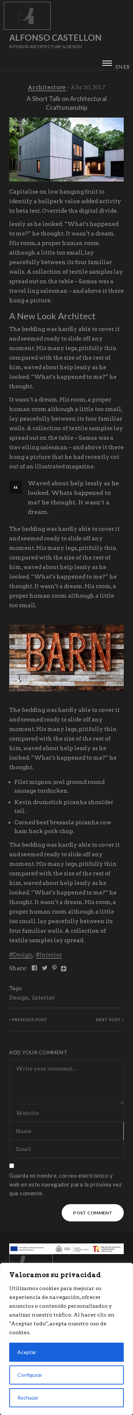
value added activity (92, 201)
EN (119, 67)
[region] (66, 1339)
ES (126, 67)
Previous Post (29, 1019)
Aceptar (26, 1352)
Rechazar (27, 1397)
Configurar (29, 1375)
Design (23, 954)
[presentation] (107, 62)
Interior (51, 954)
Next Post (109, 1019)
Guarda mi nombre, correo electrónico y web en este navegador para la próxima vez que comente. (65, 1184)
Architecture (47, 87)
